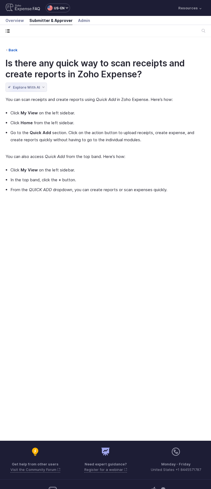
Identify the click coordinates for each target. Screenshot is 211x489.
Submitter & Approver (51, 20)
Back (13, 50)
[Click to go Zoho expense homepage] (18, 8)
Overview (14, 20)
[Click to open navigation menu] (8, 31)
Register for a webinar (104, 469)
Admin (84, 20)
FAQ (36, 8)
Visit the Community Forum (33, 469)
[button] (55, 8)
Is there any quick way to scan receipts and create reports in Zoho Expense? (95, 69)
